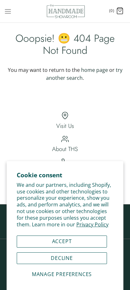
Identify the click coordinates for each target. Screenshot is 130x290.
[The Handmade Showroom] (65, 11)
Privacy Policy (92, 224)
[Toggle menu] (8, 11)
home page (94, 69)
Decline (62, 258)
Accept (62, 241)
